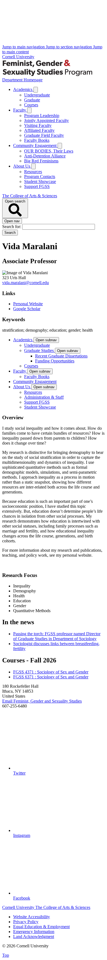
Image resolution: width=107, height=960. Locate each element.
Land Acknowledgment (33, 936)
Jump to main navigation (24, 47)
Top (5, 955)
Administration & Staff (44, 397)
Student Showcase (40, 181)
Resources (33, 171)
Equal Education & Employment (41, 926)
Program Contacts (39, 176)
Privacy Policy (25, 921)
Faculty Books (36, 140)
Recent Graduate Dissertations (61, 356)
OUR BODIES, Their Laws (48, 151)
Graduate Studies (39, 350)
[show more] (35, 90)
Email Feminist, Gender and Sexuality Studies (42, 701)
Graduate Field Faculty (44, 135)
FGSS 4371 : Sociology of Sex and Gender (50, 672)
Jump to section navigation (69, 47)
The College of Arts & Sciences (29, 195)
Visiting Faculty (38, 125)
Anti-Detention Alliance (45, 156)
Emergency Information (33, 931)
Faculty (20, 110)
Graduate (32, 100)
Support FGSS (37, 186)
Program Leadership (41, 115)
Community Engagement (35, 145)
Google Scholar (26, 308)
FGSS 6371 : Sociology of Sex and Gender (50, 677)
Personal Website (28, 303)
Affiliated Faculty (39, 130)
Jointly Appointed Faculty (46, 120)
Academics (23, 89)
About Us (22, 166)
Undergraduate (37, 95)
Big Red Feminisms (41, 161)
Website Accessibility (31, 916)
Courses (31, 104)
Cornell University (18, 56)
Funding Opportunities (54, 361)
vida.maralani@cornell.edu (25, 282)
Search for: (12, 226)
